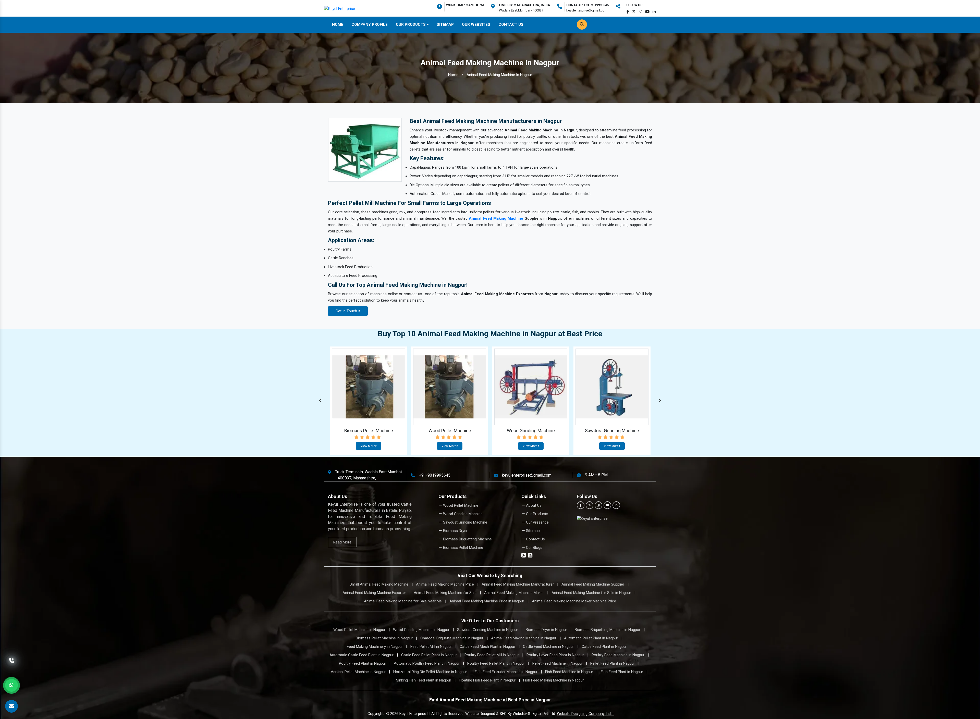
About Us (533, 505)
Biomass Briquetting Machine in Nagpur (607, 629)
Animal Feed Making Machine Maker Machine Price (574, 601)
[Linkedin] (654, 11)
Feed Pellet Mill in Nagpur (431, 646)
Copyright (376, 713)
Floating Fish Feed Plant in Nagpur (487, 680)
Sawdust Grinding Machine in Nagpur (487, 629)
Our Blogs (533, 547)
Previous (320, 400)
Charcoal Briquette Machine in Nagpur (451, 638)
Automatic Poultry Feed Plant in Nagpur (427, 663)
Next (659, 400)
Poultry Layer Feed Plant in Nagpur (555, 655)
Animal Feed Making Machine (496, 218)
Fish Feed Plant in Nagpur (622, 672)
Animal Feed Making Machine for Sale (445, 592)
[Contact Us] (11, 666)
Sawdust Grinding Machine (450, 430)
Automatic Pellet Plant (612, 430)
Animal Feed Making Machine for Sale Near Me (403, 601)
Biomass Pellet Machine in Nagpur (384, 638)
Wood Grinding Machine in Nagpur (421, 629)
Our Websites (476, 24)
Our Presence (537, 522)
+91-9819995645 (434, 475)
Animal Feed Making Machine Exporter (374, 592)
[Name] (11, 706)
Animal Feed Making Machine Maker (514, 592)
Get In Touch (347, 311)
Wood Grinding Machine (369, 430)
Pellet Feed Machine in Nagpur (557, 663)
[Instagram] (640, 11)
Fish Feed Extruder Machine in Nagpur (506, 672)
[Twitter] (634, 11)
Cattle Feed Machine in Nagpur (548, 646)
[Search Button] (582, 24)
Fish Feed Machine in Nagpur (569, 672)
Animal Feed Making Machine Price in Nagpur (486, 601)
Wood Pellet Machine (460, 505)
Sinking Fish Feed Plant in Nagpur (423, 680)
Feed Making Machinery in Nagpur (375, 646)
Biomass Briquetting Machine (467, 539)
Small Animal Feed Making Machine (379, 584)
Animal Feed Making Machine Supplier (592, 584)
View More (367, 446)
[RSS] (523, 556)
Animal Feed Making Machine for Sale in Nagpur (591, 592)
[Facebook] (628, 11)
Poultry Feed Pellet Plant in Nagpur (496, 663)
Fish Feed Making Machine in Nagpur (553, 680)
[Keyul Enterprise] (339, 8)
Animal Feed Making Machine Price (445, 584)
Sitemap (445, 24)
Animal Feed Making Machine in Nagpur (523, 638)
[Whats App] (11, 685)
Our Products (411, 24)
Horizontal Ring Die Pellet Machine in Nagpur (430, 672)
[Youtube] (647, 11)
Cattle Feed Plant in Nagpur (604, 646)
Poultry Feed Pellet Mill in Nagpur (491, 655)
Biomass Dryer (455, 530)
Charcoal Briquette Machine (531, 430)
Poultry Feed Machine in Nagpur (618, 655)
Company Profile (369, 24)
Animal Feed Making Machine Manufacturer (518, 584)
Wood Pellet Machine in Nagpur (359, 629)
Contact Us (510, 24)
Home (337, 24)
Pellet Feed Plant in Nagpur (612, 663)
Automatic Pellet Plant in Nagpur (591, 638)
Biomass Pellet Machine (462, 547)
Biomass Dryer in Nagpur (546, 629)
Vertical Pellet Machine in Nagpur (358, 672)
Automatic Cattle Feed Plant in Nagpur (361, 655)
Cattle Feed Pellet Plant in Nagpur (429, 655)
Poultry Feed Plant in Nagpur (362, 663)
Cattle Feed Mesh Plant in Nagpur (487, 646)
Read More (342, 542)
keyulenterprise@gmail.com (527, 475)
